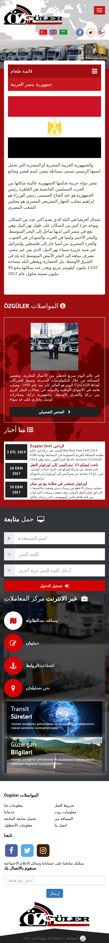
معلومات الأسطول (18, 825)
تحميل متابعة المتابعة (20, 818)
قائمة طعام (22, 71)
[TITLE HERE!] (54, 346)
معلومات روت (65, 812)
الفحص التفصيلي (52, 412)
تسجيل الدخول (51, 585)
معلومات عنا (13, 805)
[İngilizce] (53, 32)
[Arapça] (63, 32)
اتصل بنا (60, 825)
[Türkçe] (43, 32)
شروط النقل (64, 805)
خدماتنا (9, 812)
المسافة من (63, 818)
